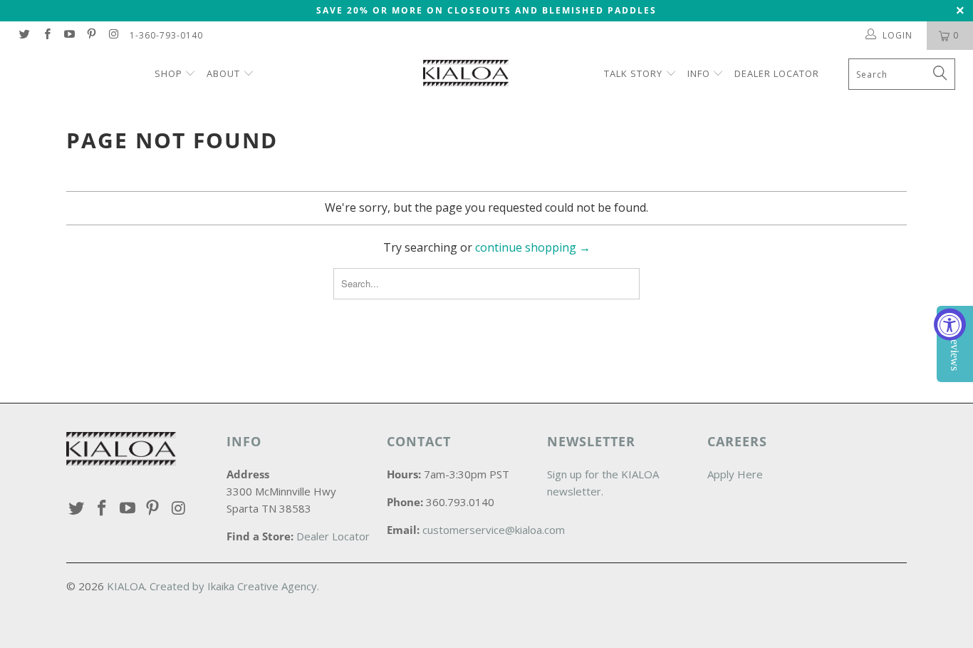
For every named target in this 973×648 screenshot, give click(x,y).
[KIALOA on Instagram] (113, 35)
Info (698, 73)
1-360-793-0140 (166, 35)
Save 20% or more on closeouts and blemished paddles (486, 10)
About (223, 73)
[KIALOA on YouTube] (69, 35)
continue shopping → (532, 247)
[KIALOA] (494, 75)
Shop (170, 73)
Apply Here (735, 474)
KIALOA (126, 586)
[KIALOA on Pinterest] (91, 35)
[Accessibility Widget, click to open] (950, 324)
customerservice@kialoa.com (493, 530)
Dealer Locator (776, 73)
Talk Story (633, 73)
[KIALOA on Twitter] (24, 35)
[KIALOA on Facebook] (46, 35)
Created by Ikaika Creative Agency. (234, 586)
